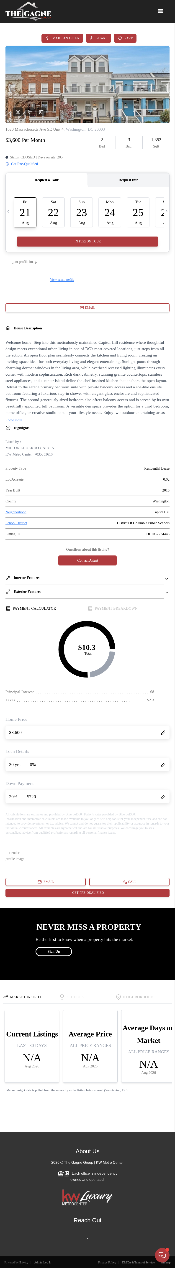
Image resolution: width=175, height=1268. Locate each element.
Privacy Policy (107, 1262)
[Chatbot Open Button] (162, 1255)
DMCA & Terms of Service (138, 1262)
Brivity (23, 1262)
